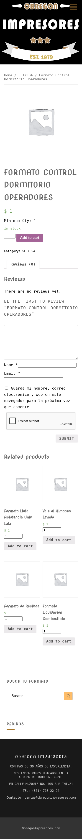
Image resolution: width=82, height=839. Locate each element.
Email (12, 373)
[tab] (23, 264)
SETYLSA (25, 75)
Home (8, 75)
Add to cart (29, 238)
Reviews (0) (23, 264)
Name (11, 365)
